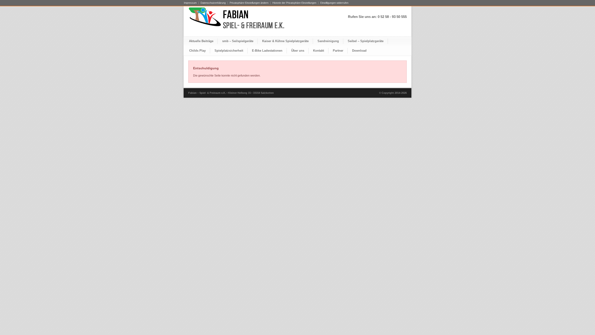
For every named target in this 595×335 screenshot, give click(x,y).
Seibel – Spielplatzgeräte (365, 41)
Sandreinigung (328, 41)
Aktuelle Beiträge (201, 41)
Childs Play (197, 50)
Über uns (297, 50)
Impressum (190, 3)
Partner (338, 50)
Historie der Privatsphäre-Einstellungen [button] (294, 3)
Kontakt (318, 50)
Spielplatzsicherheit (229, 50)
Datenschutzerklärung (213, 3)
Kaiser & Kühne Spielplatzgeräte (285, 41)
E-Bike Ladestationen (267, 50)
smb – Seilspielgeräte (237, 41)
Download (359, 50)
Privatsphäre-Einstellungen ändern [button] (249, 3)
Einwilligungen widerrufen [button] (334, 3)
